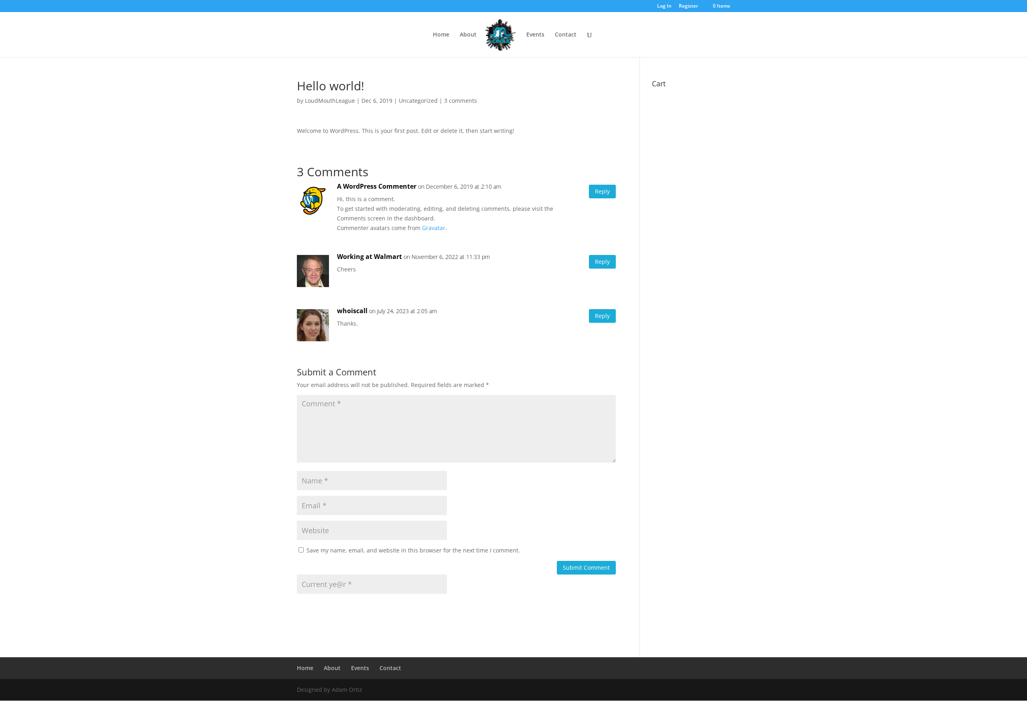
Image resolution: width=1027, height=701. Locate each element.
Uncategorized (418, 100)
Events (535, 35)
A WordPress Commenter (376, 186)
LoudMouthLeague (330, 100)
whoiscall (352, 310)
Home (441, 35)
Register (688, 6)
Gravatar (433, 228)
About (468, 35)
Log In (664, 6)
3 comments (460, 100)
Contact (565, 35)
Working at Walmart (369, 256)
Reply (602, 191)
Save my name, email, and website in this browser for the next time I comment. (413, 550)
